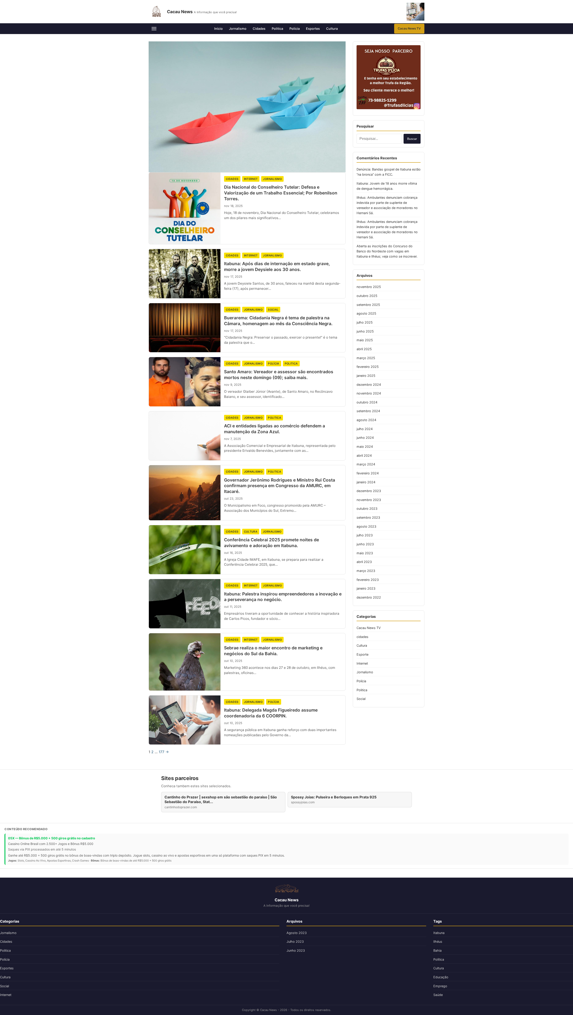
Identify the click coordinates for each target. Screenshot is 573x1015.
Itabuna (439, 933)
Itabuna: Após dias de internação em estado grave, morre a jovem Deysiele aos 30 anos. (277, 266)
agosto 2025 (366, 313)
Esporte (362, 654)
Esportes (313, 28)
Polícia (294, 28)
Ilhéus (437, 941)
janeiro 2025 (366, 375)
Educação (440, 977)
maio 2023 (365, 553)
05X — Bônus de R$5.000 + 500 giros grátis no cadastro (51, 838)
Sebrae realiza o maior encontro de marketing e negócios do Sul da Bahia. (273, 650)
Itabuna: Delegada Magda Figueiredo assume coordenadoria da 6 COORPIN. (271, 713)
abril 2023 (364, 562)
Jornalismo (237, 28)
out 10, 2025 (233, 661)
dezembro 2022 (369, 597)
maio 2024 (365, 446)
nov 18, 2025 (233, 206)
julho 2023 (365, 535)
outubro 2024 (367, 402)
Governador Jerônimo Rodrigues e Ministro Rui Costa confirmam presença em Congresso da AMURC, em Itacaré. (279, 485)
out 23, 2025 (233, 498)
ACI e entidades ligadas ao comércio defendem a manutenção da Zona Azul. (274, 428)
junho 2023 (365, 544)
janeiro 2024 (366, 482)
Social (273, 309)
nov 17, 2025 (233, 276)
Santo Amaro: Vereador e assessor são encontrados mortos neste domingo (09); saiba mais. (278, 374)
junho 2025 (365, 331)
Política (438, 959)
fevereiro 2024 (368, 473)
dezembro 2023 (369, 491)
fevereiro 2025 (368, 367)
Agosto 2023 (296, 933)
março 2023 (366, 571)
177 (161, 752)
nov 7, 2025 (232, 439)
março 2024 (366, 464)
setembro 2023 (368, 517)
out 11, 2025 (232, 606)
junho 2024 (365, 437)
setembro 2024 (368, 411)
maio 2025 (365, 340)
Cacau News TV (409, 28)
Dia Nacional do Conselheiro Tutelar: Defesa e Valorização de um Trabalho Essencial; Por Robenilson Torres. (280, 192)
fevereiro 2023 (368, 580)
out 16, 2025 (233, 552)
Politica (277, 28)
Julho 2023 (295, 941)
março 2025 (366, 358)
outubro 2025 (367, 296)
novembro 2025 (369, 287)
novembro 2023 (369, 500)
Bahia (437, 950)
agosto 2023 (366, 526)
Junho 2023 (295, 950)
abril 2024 (364, 455)
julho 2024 (365, 429)
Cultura (332, 28)
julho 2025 (365, 322)
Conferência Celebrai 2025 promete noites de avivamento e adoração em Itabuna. (271, 542)
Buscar (412, 139)
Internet (251, 179)
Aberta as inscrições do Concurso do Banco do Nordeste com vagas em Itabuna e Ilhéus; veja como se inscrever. (387, 251)
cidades (232, 179)
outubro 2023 (367, 508)
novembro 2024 (369, 393)
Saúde (438, 995)
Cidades (259, 28)
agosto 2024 (366, 420)
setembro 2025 (368, 305)
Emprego (440, 986)
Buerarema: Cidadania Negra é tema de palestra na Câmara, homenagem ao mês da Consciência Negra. (278, 320)
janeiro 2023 (366, 588)
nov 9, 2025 (232, 384)
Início (218, 28)
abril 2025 (364, 349)
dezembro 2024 (369, 384)
